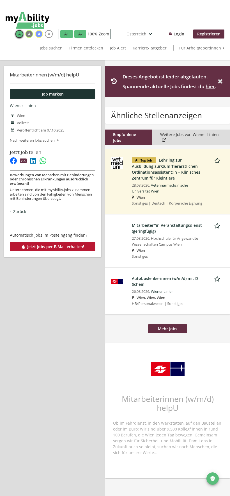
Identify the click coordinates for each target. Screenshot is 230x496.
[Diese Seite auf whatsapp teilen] (42, 160)
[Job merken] (218, 160)
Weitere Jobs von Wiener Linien (189, 134)
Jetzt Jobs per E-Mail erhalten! (55, 246)
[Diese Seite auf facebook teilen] (13, 160)
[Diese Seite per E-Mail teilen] (23, 160)
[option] (19, 34)
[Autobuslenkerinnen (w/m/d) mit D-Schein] (117, 281)
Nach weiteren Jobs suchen (32, 140)
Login (179, 34)
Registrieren (208, 34)
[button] (221, 81)
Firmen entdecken (86, 48)
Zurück (19, 211)
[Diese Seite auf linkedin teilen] (32, 160)
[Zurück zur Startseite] (27, 20)
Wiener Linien (23, 105)
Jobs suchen (51, 48)
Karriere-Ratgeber (150, 48)
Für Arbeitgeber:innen (200, 48)
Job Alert (118, 48)
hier (210, 86)
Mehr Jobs (167, 328)
